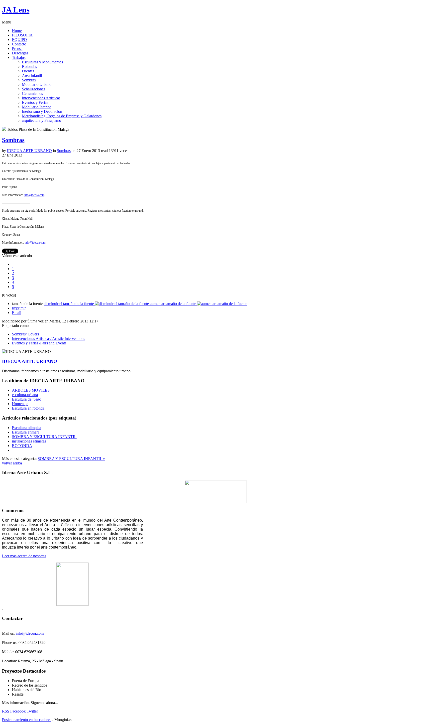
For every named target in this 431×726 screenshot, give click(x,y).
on (74, 150)
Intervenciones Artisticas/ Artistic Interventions (48, 338)
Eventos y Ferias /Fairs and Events (39, 343)
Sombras (29, 80)
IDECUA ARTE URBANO (29, 150)
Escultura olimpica (26, 428)
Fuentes (28, 71)
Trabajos (18, 57)
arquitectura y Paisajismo (41, 120)
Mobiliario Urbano (36, 84)
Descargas (20, 53)
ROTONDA (22, 445)
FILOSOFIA (22, 35)
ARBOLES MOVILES (31, 390)
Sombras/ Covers (25, 334)
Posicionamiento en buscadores (26, 720)
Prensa (17, 48)
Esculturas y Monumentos (42, 62)
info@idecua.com (34, 195)
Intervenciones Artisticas (41, 98)
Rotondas (29, 66)
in (54, 150)
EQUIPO (19, 39)
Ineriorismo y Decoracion (42, 111)
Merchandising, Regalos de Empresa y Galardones (62, 116)
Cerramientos (32, 93)
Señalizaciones (33, 89)
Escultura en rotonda (28, 408)
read (104, 150)
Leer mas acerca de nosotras (24, 556)
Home (17, 30)
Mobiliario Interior (36, 107)
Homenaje (20, 404)
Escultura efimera (25, 432)
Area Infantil (32, 75)
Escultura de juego (26, 399)
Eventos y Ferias (35, 102)
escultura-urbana (25, 395)
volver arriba (12, 463)
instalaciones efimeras (29, 441)
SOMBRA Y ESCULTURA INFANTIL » (71, 458)
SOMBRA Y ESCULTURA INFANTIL (44, 437)
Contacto (19, 44)
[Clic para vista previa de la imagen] (4, 129)
